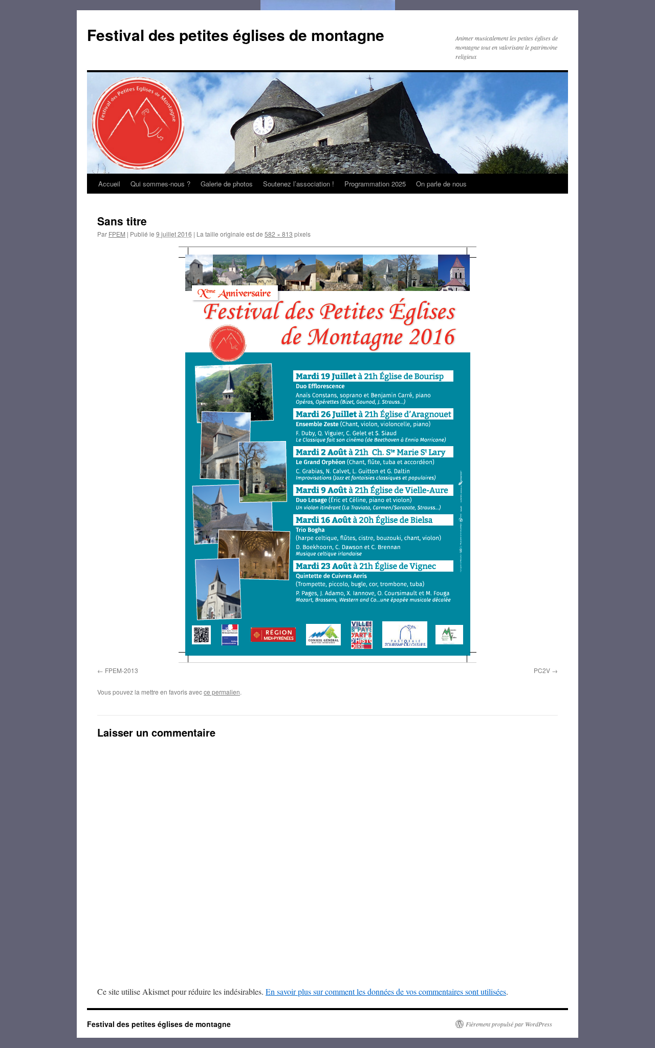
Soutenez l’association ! (298, 183)
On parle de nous (441, 183)
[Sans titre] (327, 454)
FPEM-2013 (121, 670)
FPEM (116, 233)
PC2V (542, 670)
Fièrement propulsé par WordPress (509, 1024)
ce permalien (222, 691)
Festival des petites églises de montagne (235, 35)
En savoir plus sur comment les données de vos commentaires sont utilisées (386, 991)
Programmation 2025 (375, 183)
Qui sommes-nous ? (160, 183)
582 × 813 (279, 233)
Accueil (109, 183)
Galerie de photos (227, 183)
